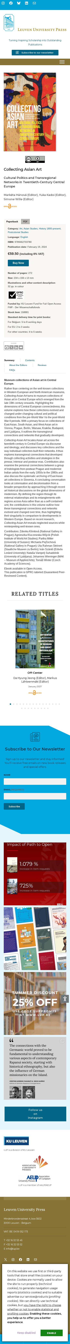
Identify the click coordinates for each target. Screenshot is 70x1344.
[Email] (21, 347)
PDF (25, 221)
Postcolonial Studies (18, 232)
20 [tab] (32, 708)
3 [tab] (17, 704)
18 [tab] (25, 708)
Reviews (42, 365)
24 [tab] (45, 708)
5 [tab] (23, 704)
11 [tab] (43, 704)
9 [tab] (36, 704)
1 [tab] (10, 704)
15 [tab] (56, 704)
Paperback (12, 221)
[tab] (12, 221)
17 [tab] (22, 708)
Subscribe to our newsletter (37, 52)
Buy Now (18, 263)
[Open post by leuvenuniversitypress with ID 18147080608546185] (35, 938)
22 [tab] (38, 708)
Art (20, 228)
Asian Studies (31, 228)
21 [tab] (35, 708)
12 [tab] (46, 704)
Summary (9, 360)
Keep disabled (26, 1332)
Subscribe (14, 806)
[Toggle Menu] (62, 62)
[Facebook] (7, 347)
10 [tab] (40, 704)
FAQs (12, 370)
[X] (11, 347)
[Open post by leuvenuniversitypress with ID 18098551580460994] (35, 1003)
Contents (30, 360)
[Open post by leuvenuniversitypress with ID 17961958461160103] (35, 1068)
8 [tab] (33, 704)
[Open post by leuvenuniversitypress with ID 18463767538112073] (35, 873)
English (24, 237)
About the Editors (18, 365)
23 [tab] (41, 708)
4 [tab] (20, 704)
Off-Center (35, 672)
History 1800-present (50, 228)
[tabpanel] (35, 652)
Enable (51, 1333)
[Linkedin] (16, 347)
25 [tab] (48, 708)
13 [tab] (49, 704)
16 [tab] (59, 704)
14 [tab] (53, 704)
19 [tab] (28, 708)
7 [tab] (30, 704)
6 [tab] (27, 704)
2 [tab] (14, 704)
